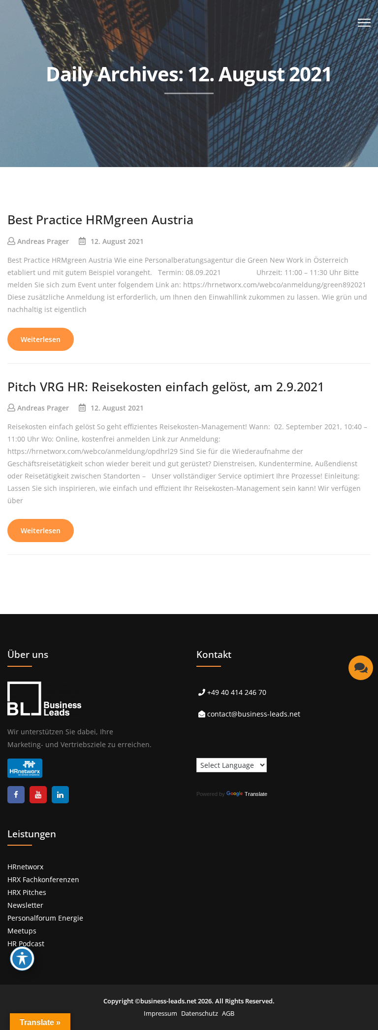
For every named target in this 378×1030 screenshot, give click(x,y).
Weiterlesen (41, 339)
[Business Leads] (72, 76)
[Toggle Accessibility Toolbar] (22, 958)
